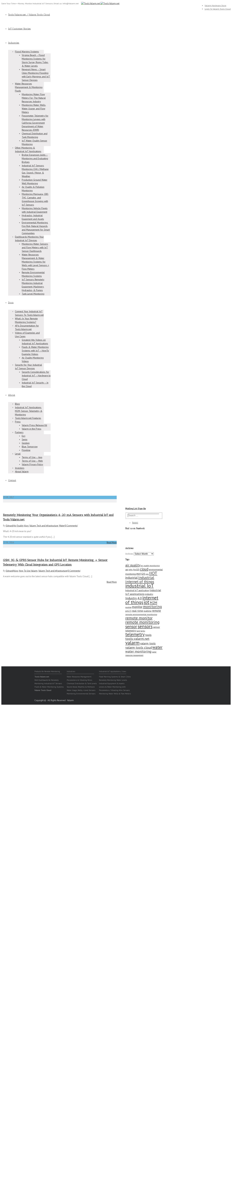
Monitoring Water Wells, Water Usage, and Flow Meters (34, 108)
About (11, 395)
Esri (23, 435)
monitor (137, 607)
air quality (132, 565)
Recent (135, 523)
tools (148, 635)
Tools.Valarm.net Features (28, 418)
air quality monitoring (150, 565)
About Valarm (22, 471)
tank (138, 631)
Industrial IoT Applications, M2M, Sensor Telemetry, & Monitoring (28, 411)
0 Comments (71, 525)
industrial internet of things (139, 579)
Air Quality (18, 525)
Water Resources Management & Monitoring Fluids (28, 87)
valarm (132, 642)
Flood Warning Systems (27, 51)
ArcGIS (136, 569)
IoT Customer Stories (19, 28)
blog (26, 525)
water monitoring (138, 651)
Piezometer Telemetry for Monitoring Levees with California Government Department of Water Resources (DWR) (35, 122)
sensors (145, 626)
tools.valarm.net (137, 638)
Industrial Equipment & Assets (111, 683)
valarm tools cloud (138, 647)
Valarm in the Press (31, 428)
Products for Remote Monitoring (47, 671)
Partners (19, 432)
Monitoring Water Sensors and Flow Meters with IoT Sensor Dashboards (35, 247)
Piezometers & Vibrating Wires (79, 680)
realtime (147, 611)
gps (147, 574)
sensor (131, 626)
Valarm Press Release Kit (34, 425)
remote (156, 611)
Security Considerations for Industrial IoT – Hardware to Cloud (36, 375)
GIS (143, 573)
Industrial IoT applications (143, 592)
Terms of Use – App (32, 457)
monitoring (152, 606)
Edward (9, 525)
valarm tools (148, 643)
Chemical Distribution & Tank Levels (82, 683)
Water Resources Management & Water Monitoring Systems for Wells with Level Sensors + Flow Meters (35, 261)
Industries (13, 42)
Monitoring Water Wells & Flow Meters (115, 693)
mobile (128, 607)
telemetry (135, 634)
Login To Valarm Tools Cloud (218, 9)
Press (18, 421)
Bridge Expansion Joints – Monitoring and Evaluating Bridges (35, 158)
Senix (24, 439)
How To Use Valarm (28, 570)
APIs (131, 569)
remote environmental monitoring (141, 614)
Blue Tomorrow (30, 446)
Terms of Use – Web (32, 460)
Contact (12, 480)
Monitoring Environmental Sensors (81, 693)
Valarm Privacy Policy (32, 464)
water (157, 647)
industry (149, 594)
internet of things (141, 600)
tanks (142, 631)
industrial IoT (139, 585)
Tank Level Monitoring (33, 293)
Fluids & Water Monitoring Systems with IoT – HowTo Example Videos (35, 350)
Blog (17, 403)
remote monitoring (142, 622)
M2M (153, 602)
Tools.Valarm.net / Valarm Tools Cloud (29, 14)
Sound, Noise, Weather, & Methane (81, 687)
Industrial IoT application (137, 590)
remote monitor (139, 617)
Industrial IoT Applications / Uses (112, 671)
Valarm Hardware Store (215, 5)
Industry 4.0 (133, 598)
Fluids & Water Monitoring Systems (49, 687)
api (126, 569)
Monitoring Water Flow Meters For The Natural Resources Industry (34, 98)
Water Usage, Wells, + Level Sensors (81, 690)
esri (138, 574)
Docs (11, 302)
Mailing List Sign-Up (135, 508)
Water (62, 525)
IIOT (153, 573)
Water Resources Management (79, 677)
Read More (112, 542)
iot (146, 602)
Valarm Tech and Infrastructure (43, 525)
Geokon (26, 443)
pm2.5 (128, 611)
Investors (19, 467)
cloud (144, 569)
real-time (137, 610)
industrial (131, 578)
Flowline (26, 450)
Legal (18, 453)
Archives (129, 553)
